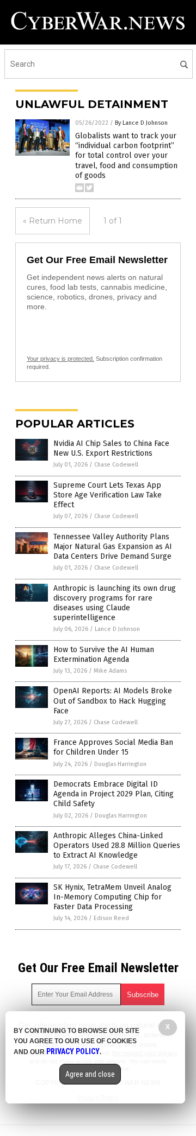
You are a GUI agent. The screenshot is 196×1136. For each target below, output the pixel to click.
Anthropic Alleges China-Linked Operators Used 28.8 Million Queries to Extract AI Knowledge (116, 845)
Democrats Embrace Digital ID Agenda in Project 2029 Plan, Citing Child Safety (113, 794)
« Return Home (52, 221)
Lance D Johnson (117, 629)
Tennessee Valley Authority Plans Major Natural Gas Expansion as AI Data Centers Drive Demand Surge (112, 546)
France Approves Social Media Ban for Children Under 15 (113, 747)
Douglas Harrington (120, 764)
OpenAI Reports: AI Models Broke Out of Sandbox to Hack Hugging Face (112, 700)
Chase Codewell (116, 464)
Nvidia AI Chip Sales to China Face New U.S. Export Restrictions (111, 448)
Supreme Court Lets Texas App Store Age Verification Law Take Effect (107, 495)
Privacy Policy (73, 1051)
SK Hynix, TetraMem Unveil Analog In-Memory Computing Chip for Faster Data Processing (112, 897)
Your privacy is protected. (60, 358)
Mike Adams (110, 670)
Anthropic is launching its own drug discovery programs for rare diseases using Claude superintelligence (114, 603)
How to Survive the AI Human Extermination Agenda (103, 654)
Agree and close (90, 1074)
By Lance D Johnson (141, 122)
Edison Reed (111, 918)
